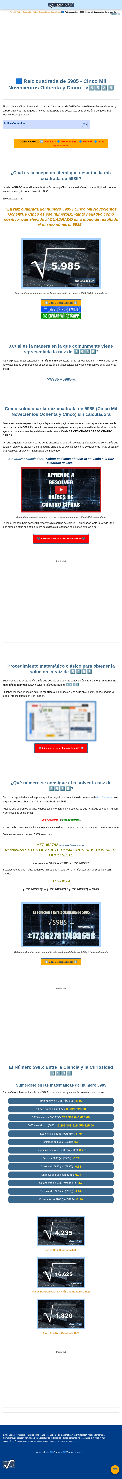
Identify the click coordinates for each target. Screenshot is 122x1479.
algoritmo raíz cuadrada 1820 (61, 1333)
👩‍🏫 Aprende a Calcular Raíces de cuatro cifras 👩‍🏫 (61, 538)
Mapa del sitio (42, 1452)
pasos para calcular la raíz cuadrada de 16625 (61, 1291)
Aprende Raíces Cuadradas (21, 12)
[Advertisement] (61, 44)
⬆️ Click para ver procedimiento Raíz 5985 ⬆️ (61, 748)
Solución (88, 141)
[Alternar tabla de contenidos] (83, 124)
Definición (50, 141)
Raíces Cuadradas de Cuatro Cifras (47, 12)
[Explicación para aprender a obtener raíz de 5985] (61, 489)
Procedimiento (69, 141)
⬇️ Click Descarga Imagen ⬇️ (61, 302)
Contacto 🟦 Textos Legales (67, 1452)
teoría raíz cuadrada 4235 (61, 1250)
